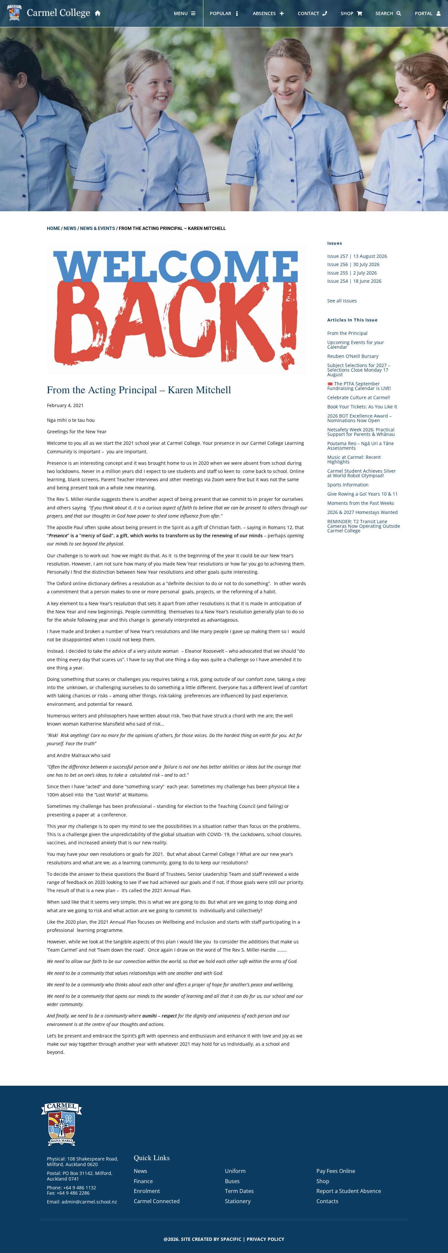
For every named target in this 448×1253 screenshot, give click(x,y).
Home (53, 228)
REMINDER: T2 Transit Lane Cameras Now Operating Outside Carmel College (363, 526)
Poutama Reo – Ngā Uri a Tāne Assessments (360, 445)
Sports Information (348, 485)
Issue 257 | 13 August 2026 (357, 256)
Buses (232, 1181)
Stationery (238, 1201)
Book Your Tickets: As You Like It (362, 406)
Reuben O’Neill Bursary (352, 356)
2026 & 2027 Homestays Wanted (362, 512)
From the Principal (347, 333)
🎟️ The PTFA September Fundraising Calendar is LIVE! (359, 385)
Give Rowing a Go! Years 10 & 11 (362, 494)
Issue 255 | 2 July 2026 (352, 273)
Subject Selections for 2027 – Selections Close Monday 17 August (358, 370)
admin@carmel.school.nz (89, 1202)
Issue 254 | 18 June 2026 (354, 281)
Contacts (327, 1201)
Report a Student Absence (348, 1191)
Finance (143, 1181)
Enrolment (147, 1191)
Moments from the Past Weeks (360, 503)
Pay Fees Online (335, 1171)
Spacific (231, 1239)
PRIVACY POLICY (265, 1239)
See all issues (342, 301)
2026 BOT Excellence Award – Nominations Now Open (359, 418)
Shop (322, 1181)
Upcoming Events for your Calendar (355, 344)
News (70, 228)
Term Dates (239, 1191)
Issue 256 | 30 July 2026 (353, 264)
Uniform (235, 1171)
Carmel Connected (157, 1201)
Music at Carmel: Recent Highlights (354, 459)
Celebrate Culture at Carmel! (358, 397)
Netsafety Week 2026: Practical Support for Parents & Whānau (361, 431)
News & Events (97, 228)
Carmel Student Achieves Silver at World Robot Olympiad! (361, 473)
